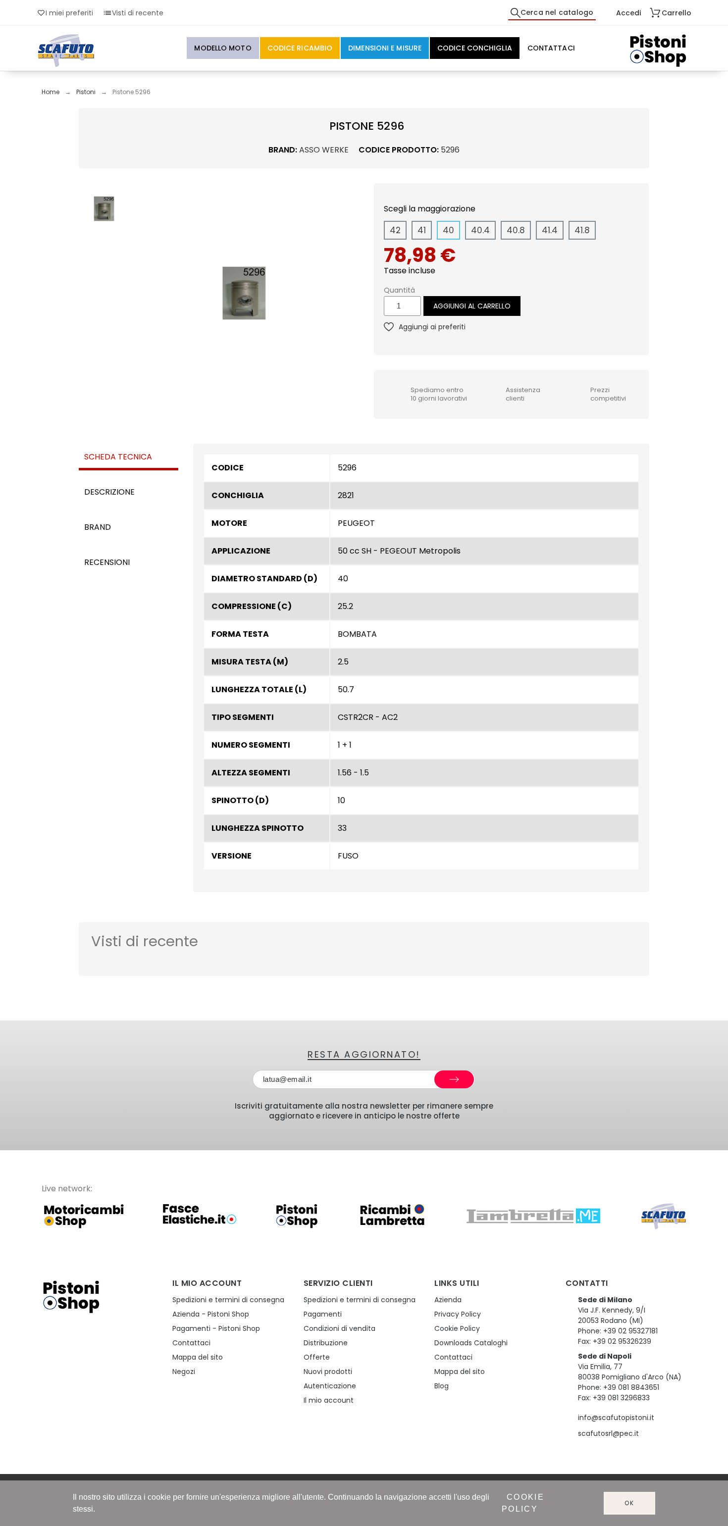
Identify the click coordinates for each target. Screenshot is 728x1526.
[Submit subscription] (454, 1079)
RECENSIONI (107, 562)
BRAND (97, 527)
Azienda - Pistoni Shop (210, 1314)
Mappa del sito (197, 1357)
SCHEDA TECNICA (118, 456)
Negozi (183, 1371)
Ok (629, 1503)
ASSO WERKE (324, 149)
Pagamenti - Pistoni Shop (216, 1328)
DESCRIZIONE (109, 492)
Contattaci (191, 1343)
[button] (143, 293)
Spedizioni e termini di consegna (228, 1300)
